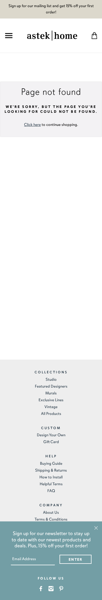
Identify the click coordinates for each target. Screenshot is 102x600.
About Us (51, 512)
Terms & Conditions (51, 519)
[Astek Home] (52, 35)
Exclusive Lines (51, 400)
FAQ (51, 490)
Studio (51, 379)
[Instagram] (51, 588)
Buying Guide (51, 463)
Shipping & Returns (51, 470)
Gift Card (51, 441)
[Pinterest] (61, 588)
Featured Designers (51, 386)
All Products (51, 413)
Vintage (51, 406)
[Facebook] (41, 588)
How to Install (51, 477)
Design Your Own (51, 435)
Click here (32, 124)
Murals (51, 393)
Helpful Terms (51, 484)
